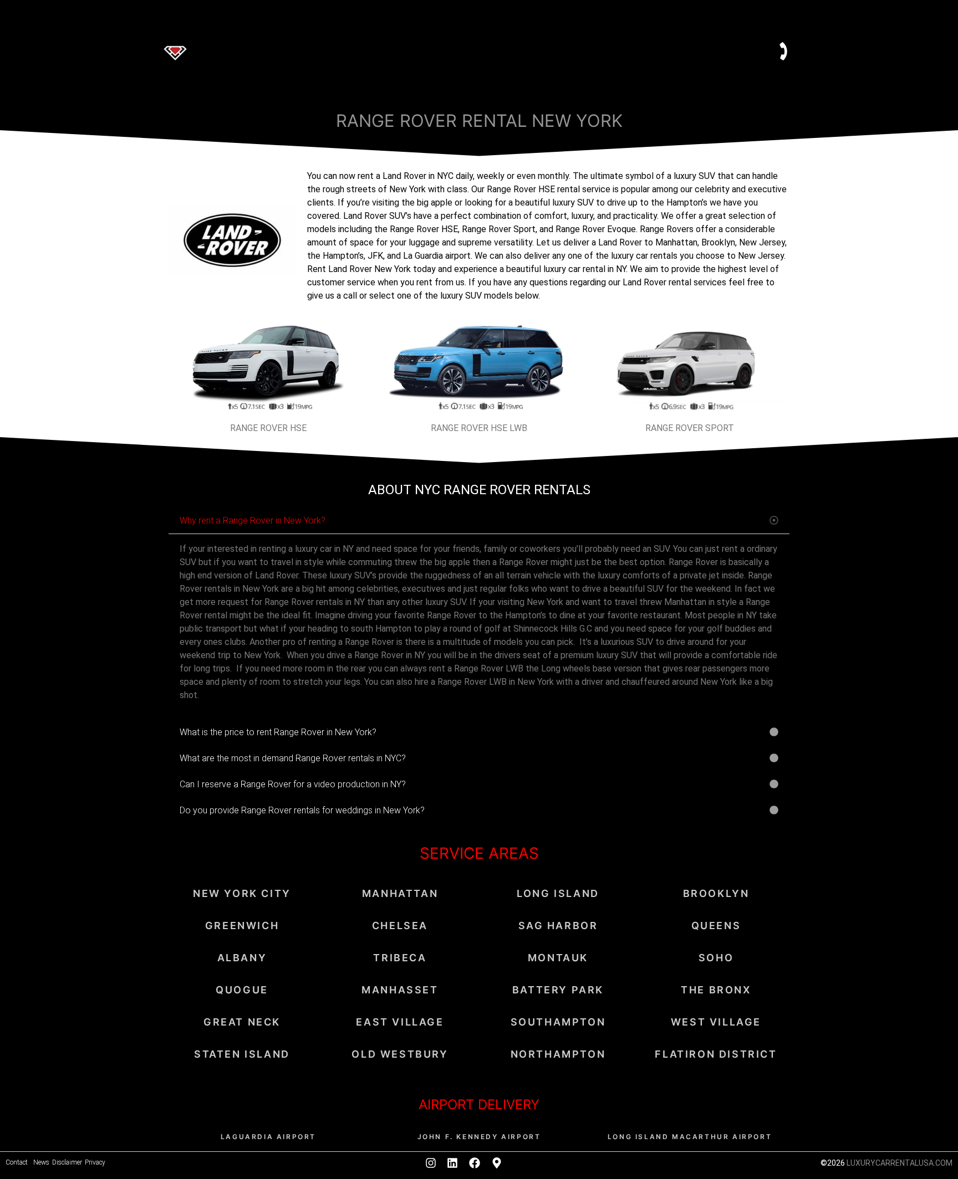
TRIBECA (399, 957)
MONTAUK (558, 957)
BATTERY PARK (558, 990)
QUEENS (716, 925)
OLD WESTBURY (399, 1054)
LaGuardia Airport (268, 1136)
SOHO (716, 957)
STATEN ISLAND (242, 1054)
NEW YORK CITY (242, 893)
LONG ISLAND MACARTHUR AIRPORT (690, 1136)
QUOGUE (242, 990)
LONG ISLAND (558, 893)
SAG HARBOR (558, 925)
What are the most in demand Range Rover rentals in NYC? (293, 758)
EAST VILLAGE (400, 1022)
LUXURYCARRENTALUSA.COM (899, 1163)
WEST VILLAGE (716, 1022)
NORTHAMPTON (558, 1054)
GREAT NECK (242, 1022)
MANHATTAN (400, 893)
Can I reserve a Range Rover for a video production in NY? (293, 784)
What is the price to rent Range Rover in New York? (278, 732)
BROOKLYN (716, 893)
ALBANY (242, 957)
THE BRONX (716, 990)
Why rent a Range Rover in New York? (252, 520)
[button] (479, 521)
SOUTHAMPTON (558, 1022)
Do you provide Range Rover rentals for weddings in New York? (302, 810)
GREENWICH (242, 925)
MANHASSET (399, 990)
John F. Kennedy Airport (479, 1136)
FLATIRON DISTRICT (716, 1054)
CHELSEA (400, 925)
